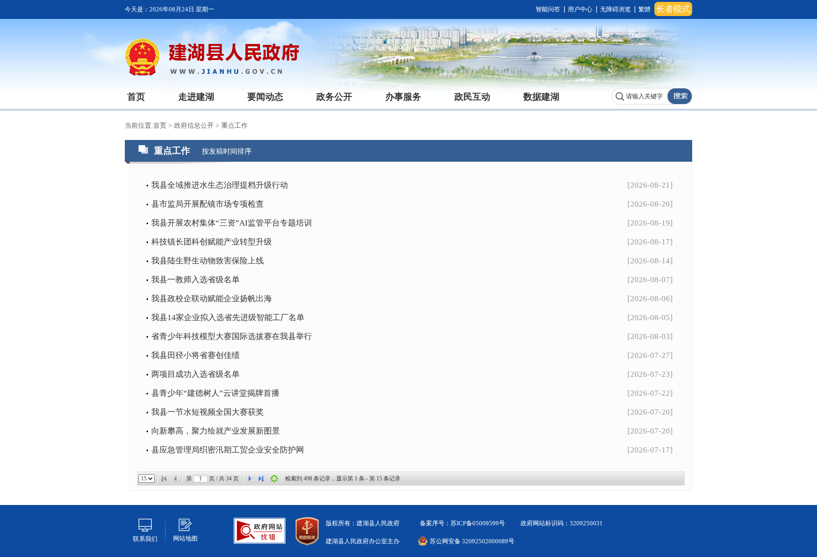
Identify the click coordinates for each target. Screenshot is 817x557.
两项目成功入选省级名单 (195, 374)
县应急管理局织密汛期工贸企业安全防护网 (227, 449)
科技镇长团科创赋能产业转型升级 (211, 241)
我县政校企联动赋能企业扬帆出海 (211, 298)
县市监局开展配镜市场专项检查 (207, 204)
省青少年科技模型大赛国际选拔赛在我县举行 (231, 336)
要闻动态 (265, 97)
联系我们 (145, 538)
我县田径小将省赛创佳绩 (195, 355)
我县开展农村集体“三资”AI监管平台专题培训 (231, 222)
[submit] (679, 96)
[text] (640, 96)
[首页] (164, 478)
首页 (136, 97)
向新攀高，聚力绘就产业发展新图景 (215, 430)
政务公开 (334, 97)
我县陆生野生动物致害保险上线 (207, 260)
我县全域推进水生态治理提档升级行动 (219, 185)
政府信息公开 (195, 125)
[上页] (175, 478)
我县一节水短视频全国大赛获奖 (207, 412)
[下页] (249, 478)
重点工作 (234, 125)
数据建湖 (541, 97)
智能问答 (548, 9)
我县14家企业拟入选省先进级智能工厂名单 (227, 317)
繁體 (644, 9)
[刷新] (274, 478)
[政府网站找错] (260, 530)
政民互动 (472, 97)
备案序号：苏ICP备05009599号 (461, 523)
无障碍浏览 (615, 9)
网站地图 (185, 538)
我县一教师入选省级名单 (195, 279)
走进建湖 (196, 97)
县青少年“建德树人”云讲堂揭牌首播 (215, 393)
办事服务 (403, 97)
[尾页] (261, 478)
